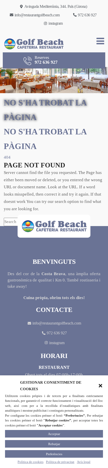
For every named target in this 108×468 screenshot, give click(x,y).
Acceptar (54, 434)
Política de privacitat (60, 462)
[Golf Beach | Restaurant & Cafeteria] (32, 44)
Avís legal (83, 462)
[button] (100, 385)
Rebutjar (54, 444)
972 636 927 (46, 59)
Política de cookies (30, 462)
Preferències (54, 454)
